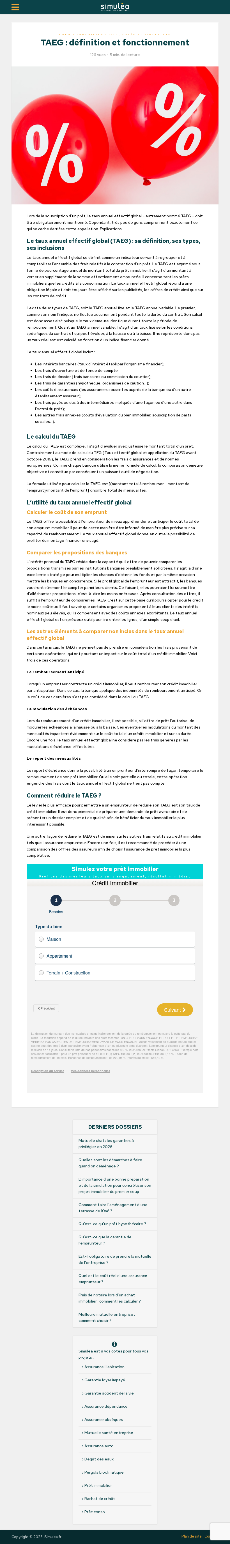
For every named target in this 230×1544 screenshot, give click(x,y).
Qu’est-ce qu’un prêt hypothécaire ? (112, 1223)
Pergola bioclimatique (104, 1472)
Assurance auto (99, 1445)
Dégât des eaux (99, 1459)
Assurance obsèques (103, 1419)
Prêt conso (94, 1511)
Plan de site (191, 1536)
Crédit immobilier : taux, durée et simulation (115, 34)
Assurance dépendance (106, 1406)
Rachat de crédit (99, 1498)
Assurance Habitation (104, 1366)
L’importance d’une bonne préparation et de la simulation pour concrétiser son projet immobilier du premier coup (115, 1185)
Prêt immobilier (98, 1485)
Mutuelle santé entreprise (108, 1432)
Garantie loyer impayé (104, 1379)
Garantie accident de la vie (109, 1393)
